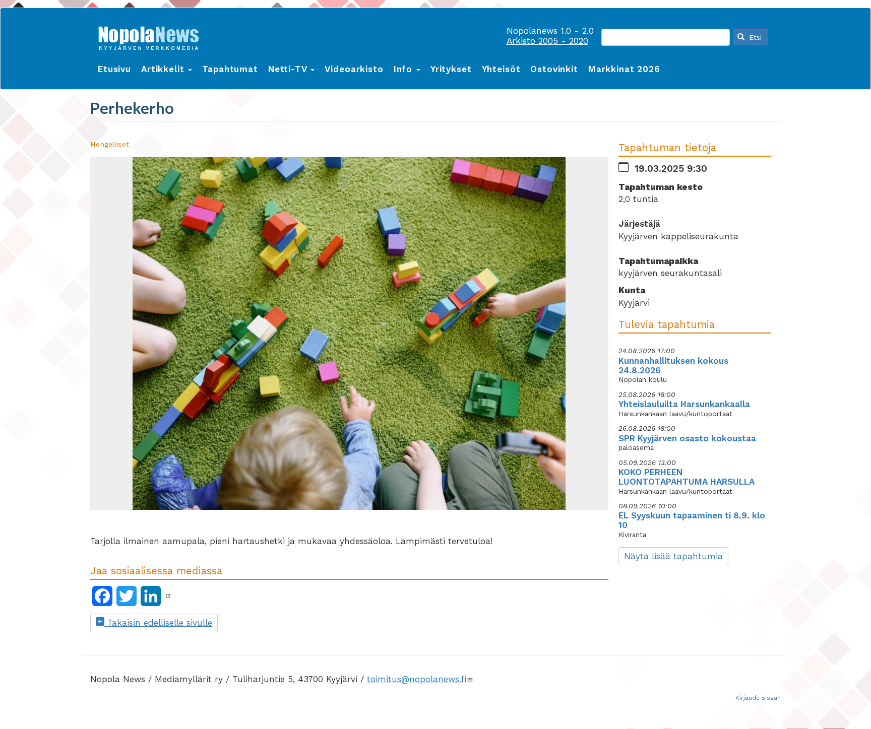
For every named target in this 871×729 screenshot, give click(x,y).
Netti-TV (289, 69)
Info (404, 69)
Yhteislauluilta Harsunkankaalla (684, 404)
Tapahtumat (230, 69)
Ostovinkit (554, 69)
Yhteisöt (501, 69)
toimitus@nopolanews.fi (416, 679)
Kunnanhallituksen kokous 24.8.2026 (673, 365)
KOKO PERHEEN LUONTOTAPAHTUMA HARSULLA (686, 477)
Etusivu (114, 69)
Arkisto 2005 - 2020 (547, 41)
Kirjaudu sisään (758, 697)
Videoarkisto (354, 69)
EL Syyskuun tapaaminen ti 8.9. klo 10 (691, 520)
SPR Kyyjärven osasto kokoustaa (687, 438)
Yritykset (451, 69)
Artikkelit (164, 69)
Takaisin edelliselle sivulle (158, 623)
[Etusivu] (152, 36)
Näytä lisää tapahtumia (673, 556)
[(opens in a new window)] (168, 596)
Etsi (754, 37)
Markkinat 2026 (624, 69)
